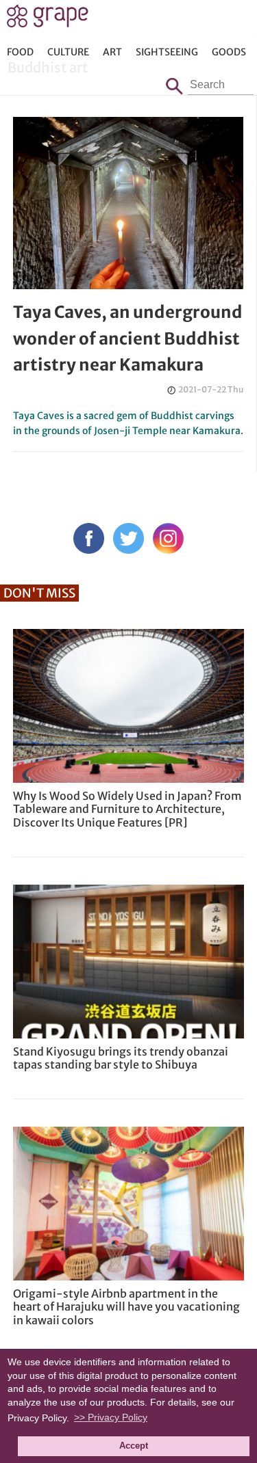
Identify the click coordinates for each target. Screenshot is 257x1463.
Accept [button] (133, 1446)
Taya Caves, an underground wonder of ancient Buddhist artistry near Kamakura (128, 338)
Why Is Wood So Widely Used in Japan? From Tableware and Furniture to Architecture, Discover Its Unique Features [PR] (127, 809)
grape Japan (47, 20)
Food (20, 52)
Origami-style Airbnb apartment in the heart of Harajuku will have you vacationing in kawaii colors (126, 1306)
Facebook (88, 538)
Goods (229, 52)
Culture (68, 52)
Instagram (168, 538)
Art (112, 52)
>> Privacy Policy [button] (110, 1417)
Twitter (128, 538)
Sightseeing (167, 52)
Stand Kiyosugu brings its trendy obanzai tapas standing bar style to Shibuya (120, 1058)
